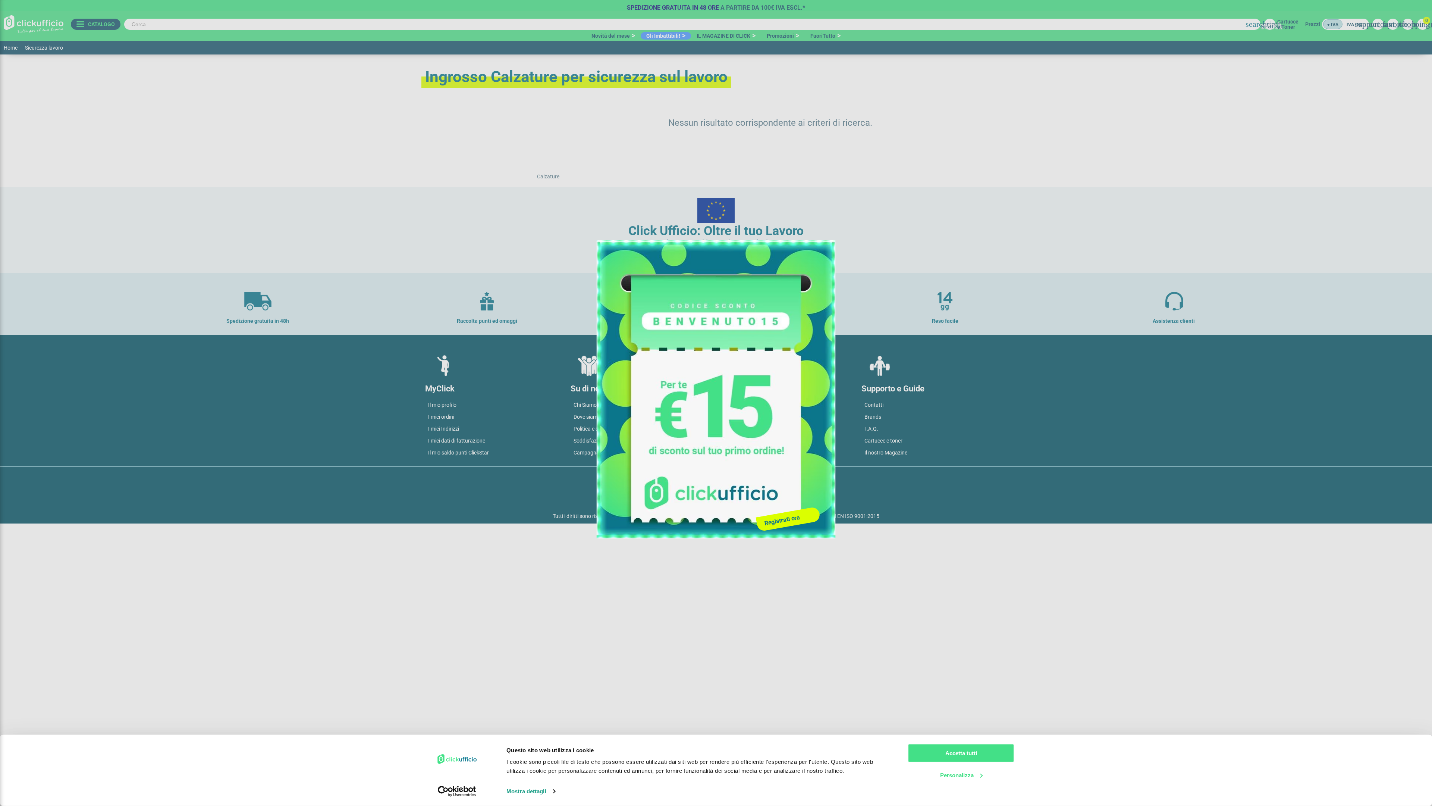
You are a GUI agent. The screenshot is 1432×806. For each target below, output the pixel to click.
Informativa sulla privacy (675, 478)
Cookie (727, 478)
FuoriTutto (822, 36)
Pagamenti (731, 417)
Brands (872, 417)
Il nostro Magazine (885, 453)
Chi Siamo (585, 405)
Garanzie (729, 441)
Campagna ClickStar (597, 453)
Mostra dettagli (526, 791)
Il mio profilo (442, 405)
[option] (716, 5)
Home (11, 48)
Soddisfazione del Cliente (602, 441)
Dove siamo (587, 417)
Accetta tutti (961, 753)
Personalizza (957, 775)
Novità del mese (610, 36)
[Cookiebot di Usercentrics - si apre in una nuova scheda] (457, 791)
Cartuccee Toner (1287, 24)
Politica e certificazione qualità (609, 429)
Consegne (730, 429)
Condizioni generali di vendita (752, 405)
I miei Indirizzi (443, 429)
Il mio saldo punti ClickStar (458, 453)
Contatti (873, 405)
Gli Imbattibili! (663, 36)
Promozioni (780, 36)
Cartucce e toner (883, 441)
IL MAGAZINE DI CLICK (723, 36)
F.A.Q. (871, 429)
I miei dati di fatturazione (456, 441)
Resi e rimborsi (736, 453)
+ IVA (1332, 24)
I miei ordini (441, 417)
